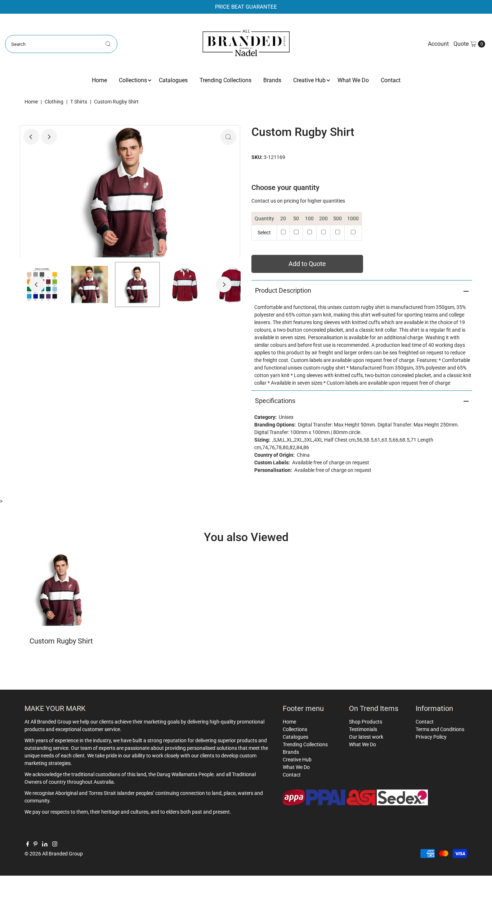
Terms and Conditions (440, 729)
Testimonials (363, 729)
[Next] (49, 137)
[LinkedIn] (45, 844)
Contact (391, 80)
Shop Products (365, 722)
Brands (272, 80)
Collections (133, 80)
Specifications (275, 400)
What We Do (353, 80)
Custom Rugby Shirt (61, 641)
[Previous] (31, 137)
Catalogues (173, 80)
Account (438, 43)
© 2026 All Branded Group (53, 854)
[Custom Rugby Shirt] (61, 589)
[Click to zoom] (228, 137)
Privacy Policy (431, 737)
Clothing (54, 102)
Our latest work (366, 737)
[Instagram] (54, 844)
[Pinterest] (35, 844)
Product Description (283, 290)
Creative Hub (309, 80)
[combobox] (61, 44)
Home (99, 80)
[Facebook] (27, 844)
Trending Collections (225, 80)
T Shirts (78, 102)
